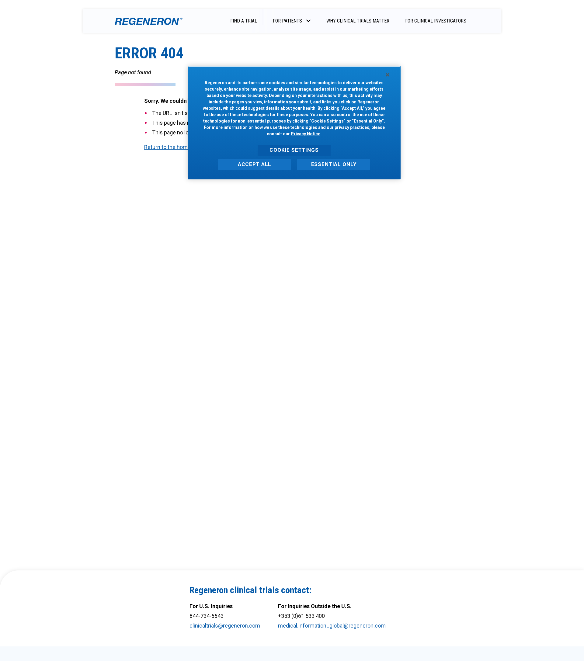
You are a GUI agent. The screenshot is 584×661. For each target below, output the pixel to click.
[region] (294, 122)
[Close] (387, 74)
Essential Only (333, 164)
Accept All (255, 164)
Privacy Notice (305, 133)
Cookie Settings (294, 150)
